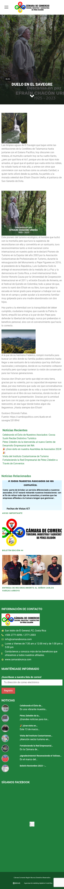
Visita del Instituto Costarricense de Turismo (26, 456)
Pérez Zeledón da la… (30, 715)
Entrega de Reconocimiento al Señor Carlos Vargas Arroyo (28, 589)
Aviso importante (12, 513)
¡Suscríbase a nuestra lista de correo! (21, 677)
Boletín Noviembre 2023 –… (33, 766)
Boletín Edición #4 (12, 550)
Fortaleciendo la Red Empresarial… (36, 745)
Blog (8, 79)
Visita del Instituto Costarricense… (36, 735)
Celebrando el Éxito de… (31, 705)
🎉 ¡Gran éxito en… (29, 725)
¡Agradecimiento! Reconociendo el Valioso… (40, 756)
